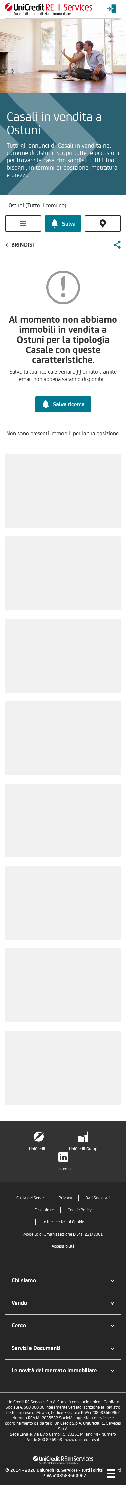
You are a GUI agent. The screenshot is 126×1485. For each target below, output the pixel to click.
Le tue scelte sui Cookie (63, 1222)
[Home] (48, 9)
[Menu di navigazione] (110, 1473)
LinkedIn (63, 1168)
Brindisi (22, 244)
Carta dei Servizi (30, 1197)
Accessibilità (63, 1246)
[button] (117, 244)
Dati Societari (97, 1197)
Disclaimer (44, 1209)
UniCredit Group (83, 1148)
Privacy (65, 1197)
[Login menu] (111, 9)
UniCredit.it (39, 1148)
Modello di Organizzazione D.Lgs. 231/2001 (63, 1234)
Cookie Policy (80, 1209)
